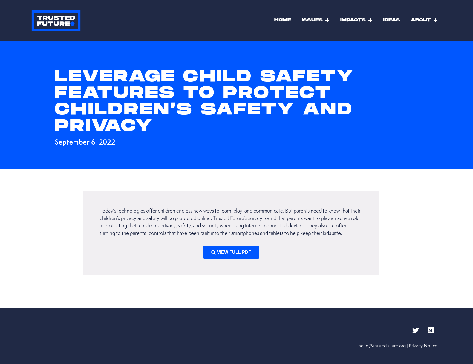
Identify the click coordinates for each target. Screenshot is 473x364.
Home (282, 20)
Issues (312, 20)
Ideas (391, 20)
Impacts (353, 20)
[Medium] (430, 330)
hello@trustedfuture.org (382, 346)
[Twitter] (415, 330)
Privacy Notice (423, 346)
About (421, 20)
